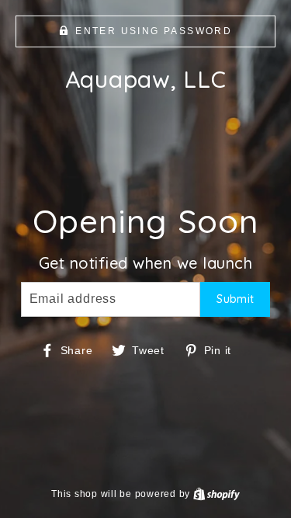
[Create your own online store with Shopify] (216, 493)
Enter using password (153, 31)
